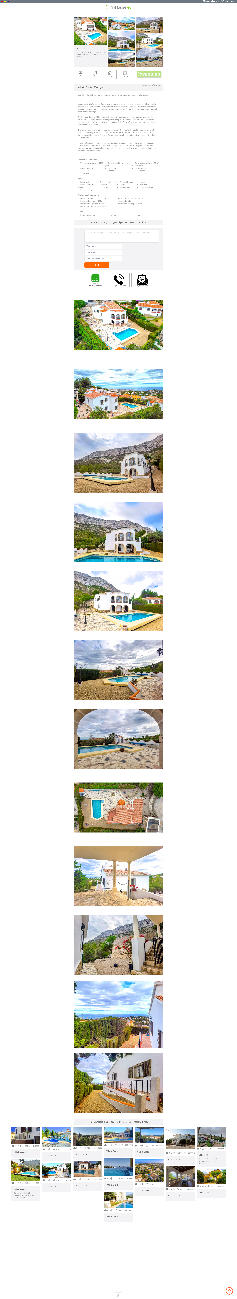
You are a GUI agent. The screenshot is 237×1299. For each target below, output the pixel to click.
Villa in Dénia (19, 1152)
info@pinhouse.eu (212, 1)
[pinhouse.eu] (118, 7)
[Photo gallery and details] (25, 1128)
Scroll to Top (229, 1291)
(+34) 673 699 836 (230, 1)
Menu (53, 7)
